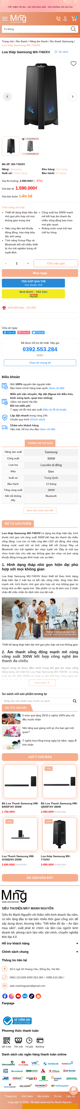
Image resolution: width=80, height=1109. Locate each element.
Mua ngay (40, 273)
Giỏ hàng (77, 19)
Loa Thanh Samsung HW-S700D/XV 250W (18, 858)
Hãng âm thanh (39, 41)
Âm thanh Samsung (61, 41)
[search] (73, 29)
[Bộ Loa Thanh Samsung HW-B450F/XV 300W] (20, 781)
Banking (40, 1046)
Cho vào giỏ (56, 263)
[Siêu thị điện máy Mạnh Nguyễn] (40, 5)
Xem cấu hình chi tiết (40, 510)
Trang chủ (8, 41)
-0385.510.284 (54, 977)
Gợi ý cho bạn (40, 757)
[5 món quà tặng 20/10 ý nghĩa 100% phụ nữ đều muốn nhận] (11, 719)
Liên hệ (70, 1096)
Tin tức (58, 1096)
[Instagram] (12, 996)
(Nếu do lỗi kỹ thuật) (54, 409)
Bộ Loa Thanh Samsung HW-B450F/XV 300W (20, 805)
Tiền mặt (18, 1046)
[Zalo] (25, 996)
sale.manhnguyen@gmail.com (27, 985)
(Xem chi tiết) (56, 388)
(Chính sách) (37, 419)
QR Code (6, 1046)
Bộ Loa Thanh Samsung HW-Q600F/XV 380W (59, 805)
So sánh (63, 51)
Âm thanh (21, 41)
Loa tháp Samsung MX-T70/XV (56, 858)
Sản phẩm (43, 1096)
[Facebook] (5, 996)
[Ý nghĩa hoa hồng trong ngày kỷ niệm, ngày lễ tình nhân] (11, 744)
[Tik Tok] (32, 996)
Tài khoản (65, 18)
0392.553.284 (40, 349)
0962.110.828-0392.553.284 (27, 977)
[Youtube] (18, 996)
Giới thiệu (27, 1096)
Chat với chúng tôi (40, 362)
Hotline (58, 19)
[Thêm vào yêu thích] (73, 63)
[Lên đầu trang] (73, 1080)
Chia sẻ (11, 332)
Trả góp (29, 1046)
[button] (72, 96)
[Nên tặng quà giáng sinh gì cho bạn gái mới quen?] (11, 731)
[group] (40, 97)
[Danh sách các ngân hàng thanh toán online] (40, 1074)
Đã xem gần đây (40, 877)
